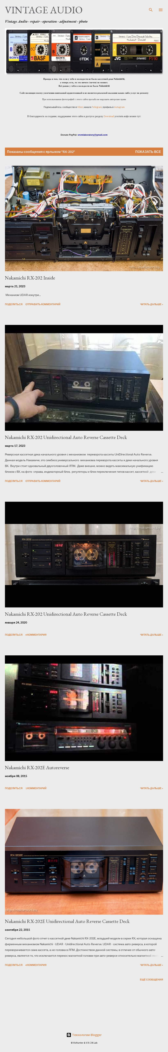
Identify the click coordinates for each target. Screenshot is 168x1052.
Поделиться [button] (14, 304)
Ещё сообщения (151, 979)
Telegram (97, 107)
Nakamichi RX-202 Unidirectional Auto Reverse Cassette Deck (66, 437)
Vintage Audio (44, 9)
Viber (80, 107)
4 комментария (36, 634)
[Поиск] (150, 7)
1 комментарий (36, 788)
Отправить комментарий (42, 304)
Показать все (148, 152)
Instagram (119, 107)
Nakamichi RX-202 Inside (30, 278)
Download (109, 116)
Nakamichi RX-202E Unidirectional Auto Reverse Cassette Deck (67, 921)
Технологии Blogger (86, 1035)
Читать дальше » (151, 304)
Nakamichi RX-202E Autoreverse (37, 767)
